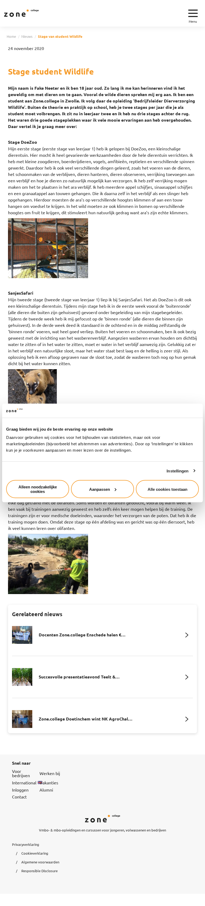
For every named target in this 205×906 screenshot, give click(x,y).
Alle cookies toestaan (167, 489)
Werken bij (50, 773)
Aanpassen (99, 489)
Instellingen (177, 470)
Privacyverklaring (25, 844)
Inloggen (20, 790)
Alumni (46, 790)
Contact (19, 796)
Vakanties (49, 782)
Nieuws (27, 36)
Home (11, 36)
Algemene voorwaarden (40, 862)
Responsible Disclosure (39, 870)
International (24, 782)
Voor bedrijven (21, 773)
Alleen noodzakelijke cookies (37, 489)
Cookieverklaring (34, 853)
